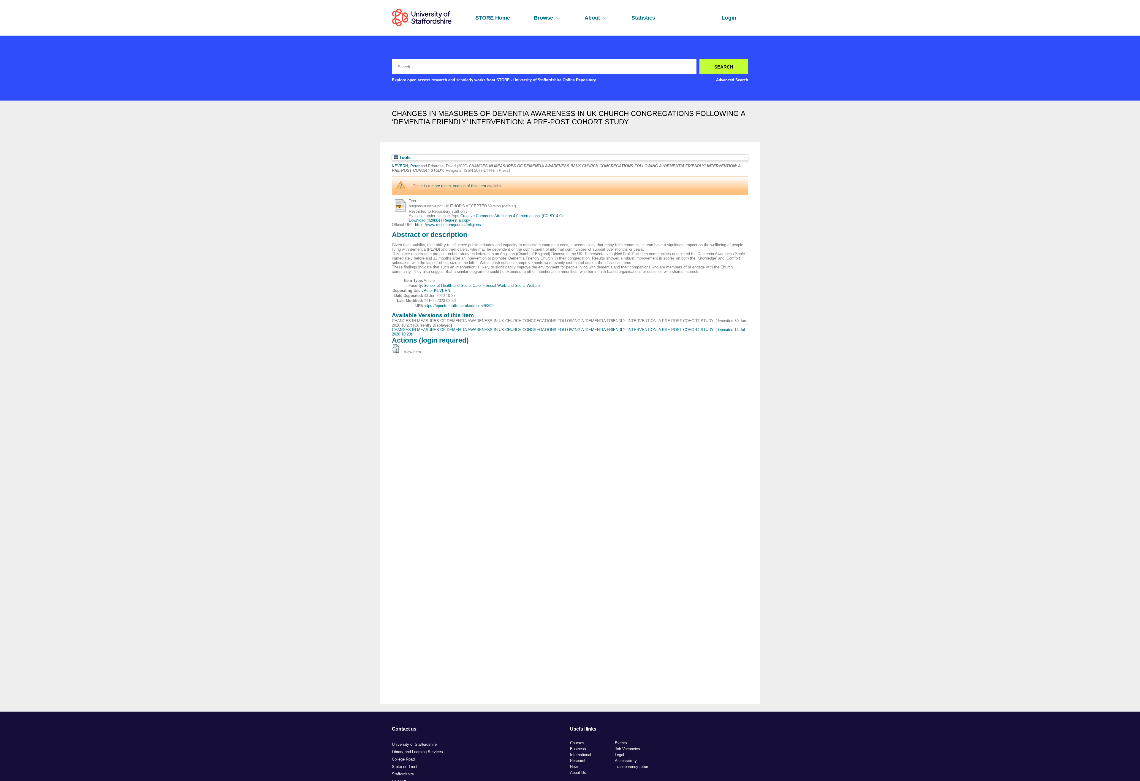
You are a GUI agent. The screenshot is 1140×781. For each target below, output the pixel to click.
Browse (543, 18)
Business (578, 749)
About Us (578, 772)
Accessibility (626, 760)
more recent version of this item (458, 186)
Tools (404, 157)
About (592, 18)
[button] (395, 348)
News (575, 766)
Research (578, 760)
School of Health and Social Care (452, 285)
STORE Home (492, 18)
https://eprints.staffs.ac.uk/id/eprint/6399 (458, 305)
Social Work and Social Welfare (512, 285)
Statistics (643, 18)
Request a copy (456, 220)
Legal (619, 755)
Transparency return (632, 766)
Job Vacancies (627, 749)
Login (729, 18)
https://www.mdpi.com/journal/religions (448, 224)
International (580, 755)
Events (621, 743)
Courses (577, 743)
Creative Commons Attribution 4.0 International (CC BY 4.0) (512, 216)
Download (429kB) (424, 220)
